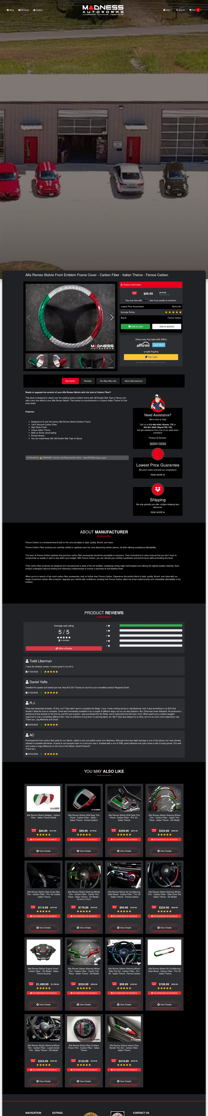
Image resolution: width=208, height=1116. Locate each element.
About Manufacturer (134, 380)
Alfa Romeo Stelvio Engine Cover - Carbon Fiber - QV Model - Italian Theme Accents (43, 971)
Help (168, 9)
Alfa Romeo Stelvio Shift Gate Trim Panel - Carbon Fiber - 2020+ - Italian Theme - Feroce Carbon (84, 817)
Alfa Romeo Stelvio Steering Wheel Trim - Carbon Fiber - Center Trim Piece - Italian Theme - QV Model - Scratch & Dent (84, 895)
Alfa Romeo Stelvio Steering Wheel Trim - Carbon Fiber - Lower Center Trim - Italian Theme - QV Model (43, 1048)
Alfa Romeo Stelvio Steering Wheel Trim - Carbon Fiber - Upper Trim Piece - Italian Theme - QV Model (164, 817)
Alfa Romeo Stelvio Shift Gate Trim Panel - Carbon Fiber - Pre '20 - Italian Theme (124, 817)
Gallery (39, 9)
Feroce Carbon (174, 317)
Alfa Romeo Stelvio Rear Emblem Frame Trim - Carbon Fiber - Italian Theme (83, 1048)
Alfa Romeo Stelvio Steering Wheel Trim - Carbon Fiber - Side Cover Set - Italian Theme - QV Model (164, 894)
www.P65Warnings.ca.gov (94, 457)
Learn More (159, 344)
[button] (112, 317)
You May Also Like (108, 380)
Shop (11, 9)
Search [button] (181, 9)
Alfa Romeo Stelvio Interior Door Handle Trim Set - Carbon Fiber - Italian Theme (124, 1048)
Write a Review (65, 648)
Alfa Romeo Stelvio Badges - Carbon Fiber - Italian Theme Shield (43, 816)
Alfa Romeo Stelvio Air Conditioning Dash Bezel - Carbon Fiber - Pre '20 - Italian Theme (164, 971)
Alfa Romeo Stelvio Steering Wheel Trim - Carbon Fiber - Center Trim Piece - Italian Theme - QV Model (84, 971)
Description (70, 380)
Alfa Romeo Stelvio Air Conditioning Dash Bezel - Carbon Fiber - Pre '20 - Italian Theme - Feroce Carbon (124, 894)
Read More (157, 474)
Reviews (87, 380)
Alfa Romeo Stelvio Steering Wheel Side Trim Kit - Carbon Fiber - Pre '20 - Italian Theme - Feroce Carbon (124, 971)
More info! (176, 306)
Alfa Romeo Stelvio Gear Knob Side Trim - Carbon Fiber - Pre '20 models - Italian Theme (43, 894)
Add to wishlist (166, 326)
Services (25, 9)
